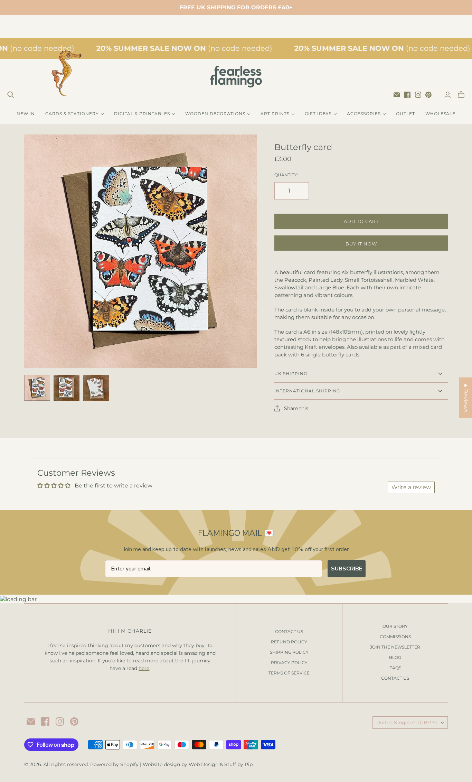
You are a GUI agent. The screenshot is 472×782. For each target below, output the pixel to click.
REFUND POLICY (289, 641)
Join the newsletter (395, 647)
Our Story (395, 626)
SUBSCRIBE (346, 568)
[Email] (397, 95)
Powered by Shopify (114, 764)
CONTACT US (289, 631)
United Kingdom (406, 722)
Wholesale (440, 113)
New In (26, 113)
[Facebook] (407, 95)
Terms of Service (289, 673)
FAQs (395, 667)
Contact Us (395, 678)
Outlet (405, 113)
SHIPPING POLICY (289, 652)
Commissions (395, 636)
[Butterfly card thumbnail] (37, 388)
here (144, 668)
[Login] (447, 95)
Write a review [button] (411, 487)
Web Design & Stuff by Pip (221, 764)
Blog (395, 657)
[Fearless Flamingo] (236, 76)
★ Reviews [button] (465, 397)
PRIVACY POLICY (289, 662)
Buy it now (361, 243)
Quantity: (286, 174)
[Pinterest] (428, 95)
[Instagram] (418, 95)
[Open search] (10, 94)
